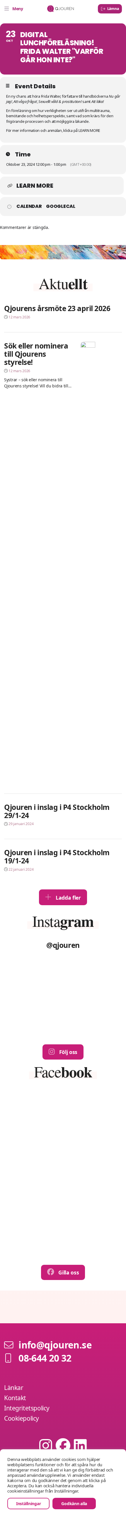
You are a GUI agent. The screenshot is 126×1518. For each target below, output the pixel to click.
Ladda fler (67, 897)
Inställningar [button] (28, 1503)
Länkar (13, 1388)
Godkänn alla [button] (74, 1503)
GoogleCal (60, 206)
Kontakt (15, 1398)
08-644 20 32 (44, 1358)
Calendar (29, 206)
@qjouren (62, 945)
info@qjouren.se (55, 1344)
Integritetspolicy (27, 1408)
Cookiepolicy (21, 1418)
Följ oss (67, 1051)
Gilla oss (68, 1272)
